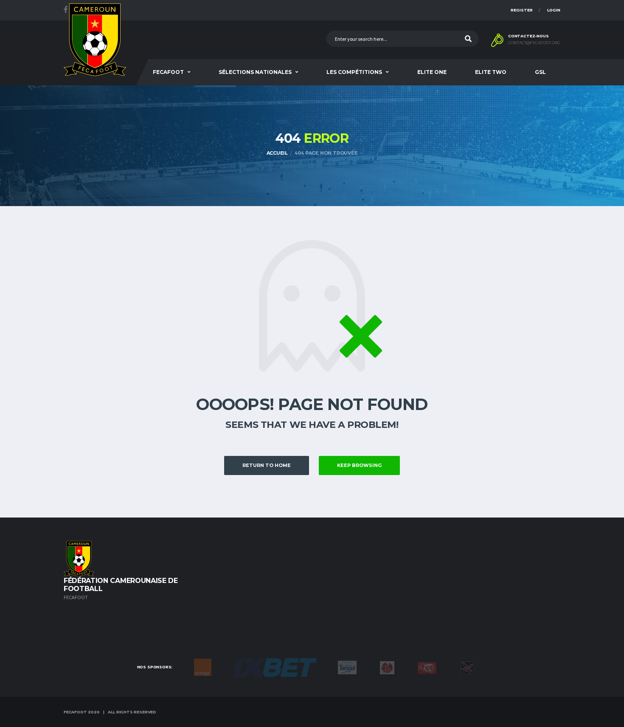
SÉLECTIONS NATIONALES (255, 72)
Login (553, 10)
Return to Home (266, 465)
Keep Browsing (359, 465)
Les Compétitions (354, 72)
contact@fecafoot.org (534, 43)
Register (522, 10)
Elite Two (490, 72)
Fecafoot (168, 72)
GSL (540, 72)
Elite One (432, 72)
